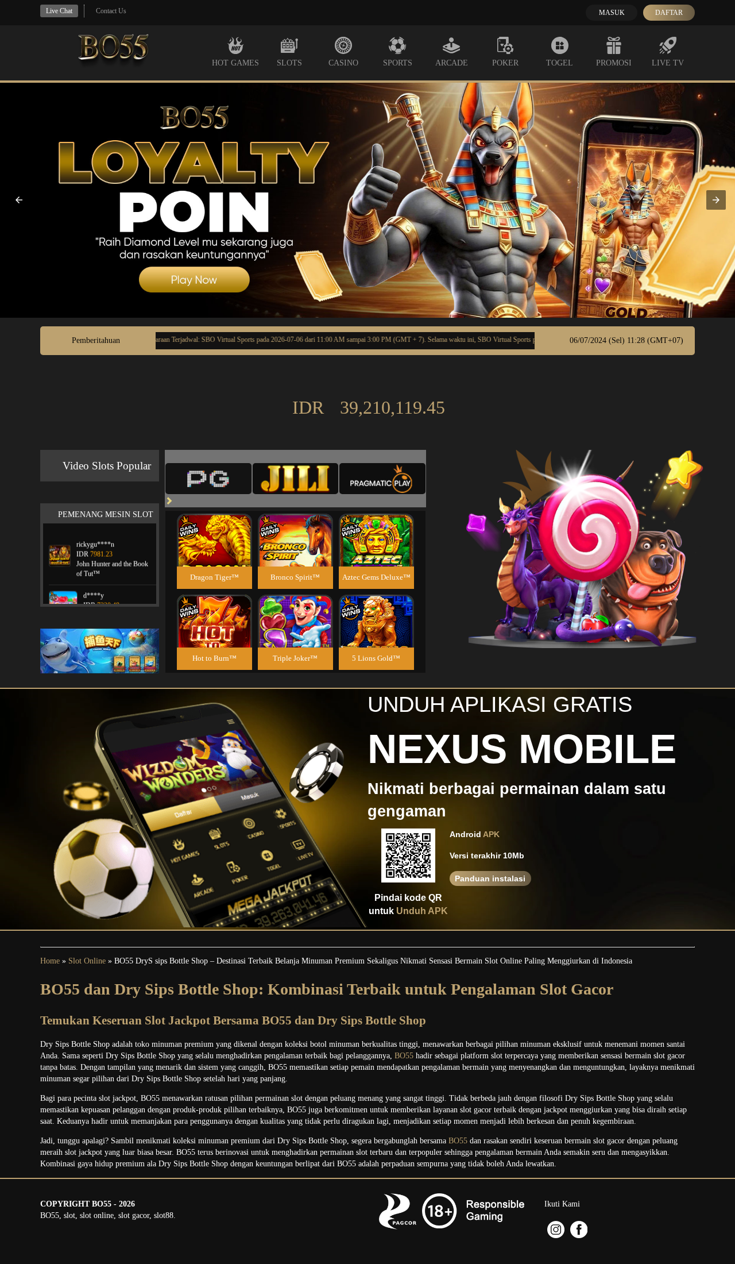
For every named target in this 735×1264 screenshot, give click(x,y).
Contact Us (111, 11)
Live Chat (59, 11)
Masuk (612, 13)
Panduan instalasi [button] (490, 878)
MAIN (214, 552)
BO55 (403, 1055)
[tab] (208, 478)
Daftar (669, 13)
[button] (19, 200)
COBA (214, 526)
